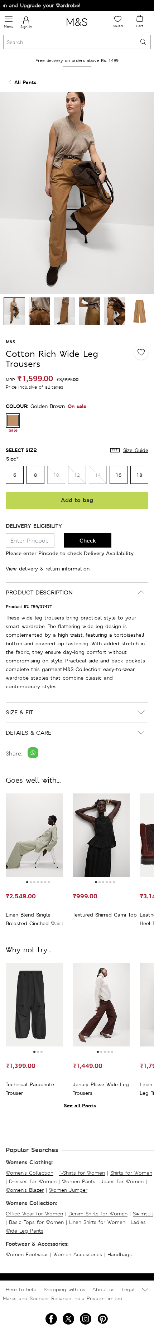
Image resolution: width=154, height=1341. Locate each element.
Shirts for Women (131, 1173)
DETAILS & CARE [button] (28, 733)
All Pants (25, 82)
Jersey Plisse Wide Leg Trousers (101, 1088)
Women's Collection (29, 1173)
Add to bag (77, 500)
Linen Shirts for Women (97, 1222)
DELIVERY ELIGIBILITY (34, 526)
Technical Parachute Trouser (30, 1088)
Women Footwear (27, 1254)
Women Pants (78, 1181)
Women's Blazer (25, 1190)
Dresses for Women (33, 1181)
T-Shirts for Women (82, 1173)
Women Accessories (77, 1254)
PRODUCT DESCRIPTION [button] (39, 592)
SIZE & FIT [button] (19, 712)
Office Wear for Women (34, 1213)
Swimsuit (143, 1213)
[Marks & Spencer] (77, 27)
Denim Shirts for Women (97, 1213)
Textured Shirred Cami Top (105, 915)
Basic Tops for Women (36, 1222)
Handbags (119, 1254)
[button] (27, 882)
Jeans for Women (122, 1181)
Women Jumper (68, 1190)
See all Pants (80, 1105)
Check (88, 540)
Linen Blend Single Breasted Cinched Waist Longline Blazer (35, 920)
